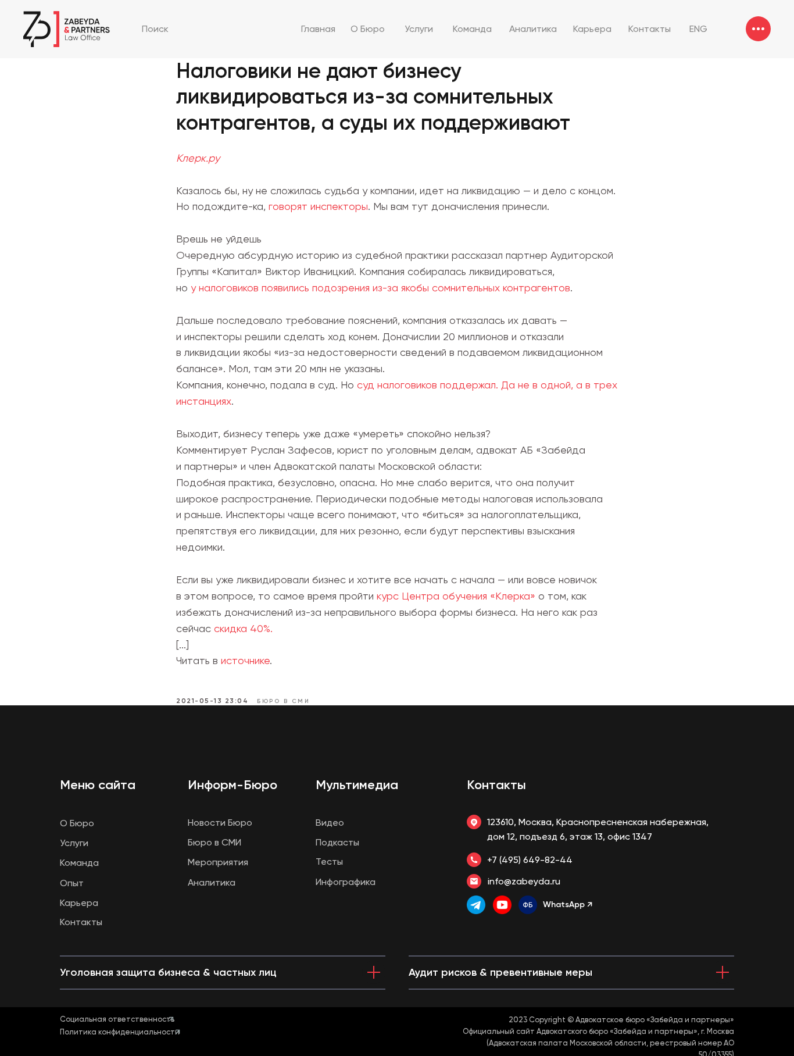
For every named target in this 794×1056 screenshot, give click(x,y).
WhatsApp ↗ (567, 904)
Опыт (72, 883)
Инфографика (345, 881)
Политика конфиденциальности (120, 1032)
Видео (330, 822)
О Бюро (77, 823)
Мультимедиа (357, 785)
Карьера (79, 902)
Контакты (496, 785)
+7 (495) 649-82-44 (530, 859)
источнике (245, 660)
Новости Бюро (220, 822)
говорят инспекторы (318, 206)
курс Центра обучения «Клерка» (456, 596)
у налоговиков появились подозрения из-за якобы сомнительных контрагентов (380, 287)
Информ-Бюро (232, 785)
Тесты (329, 861)
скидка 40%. (243, 628)
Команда (79, 862)
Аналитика (211, 882)
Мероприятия (218, 862)
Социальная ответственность (117, 1019)
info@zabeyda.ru (524, 881)
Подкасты (337, 842)
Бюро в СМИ (214, 842)
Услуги (74, 842)
